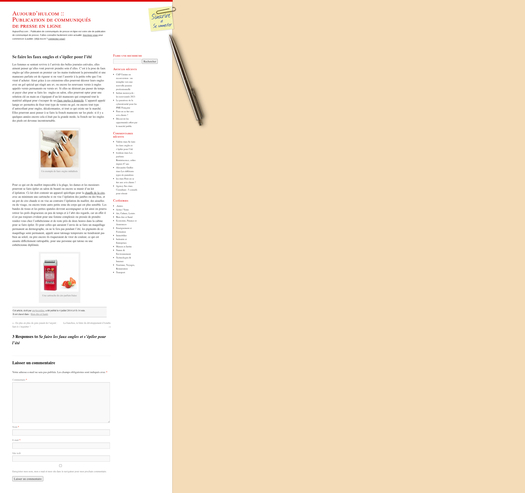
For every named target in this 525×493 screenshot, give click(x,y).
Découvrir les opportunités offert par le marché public (126, 122)
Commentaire (19, 379)
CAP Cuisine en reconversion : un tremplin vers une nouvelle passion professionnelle (124, 82)
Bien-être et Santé (39, 314)
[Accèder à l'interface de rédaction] (163, 31)
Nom (15, 426)
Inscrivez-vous (90, 35)
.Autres (119, 205)
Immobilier (121, 235)
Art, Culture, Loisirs (125, 213)
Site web (16, 453)
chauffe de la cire (95, 193)
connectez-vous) (56, 39)
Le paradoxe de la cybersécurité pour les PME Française (126, 104)
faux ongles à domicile (70, 100)
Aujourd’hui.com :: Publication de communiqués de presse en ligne (51, 19)
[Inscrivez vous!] (162, 21)
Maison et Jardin (124, 246)
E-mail (16, 440)
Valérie (119, 141)
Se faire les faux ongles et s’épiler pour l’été (125, 145)
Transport (120, 272)
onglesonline (38, 310)
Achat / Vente (122, 209)
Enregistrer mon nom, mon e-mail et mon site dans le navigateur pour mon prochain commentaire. (59, 471)
